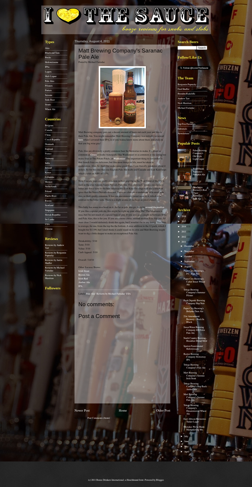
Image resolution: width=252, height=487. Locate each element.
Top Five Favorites (186, 124)
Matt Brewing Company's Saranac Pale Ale (194, 397)
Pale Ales (90, 293)
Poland (48, 191)
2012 (184, 236)
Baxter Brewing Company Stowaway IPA (195, 356)
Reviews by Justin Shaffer (53, 261)
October (188, 256)
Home (123, 410)
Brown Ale (84, 274)
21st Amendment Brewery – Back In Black (194, 319)
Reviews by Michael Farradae (110, 293)
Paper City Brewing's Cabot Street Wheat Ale (194, 281)
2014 (184, 226)
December (189, 246)
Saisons (48, 95)
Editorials (182, 128)
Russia (48, 200)
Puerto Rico (50, 195)
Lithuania (49, 177)
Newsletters (183, 133)
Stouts (48, 104)
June (186, 441)
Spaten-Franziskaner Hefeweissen (193, 347)
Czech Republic (52, 139)
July (186, 436)
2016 (184, 216)
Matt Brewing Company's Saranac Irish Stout (194, 375)
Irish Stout (83, 271)
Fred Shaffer (183, 89)
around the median (154, 207)
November (189, 251)
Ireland (48, 167)
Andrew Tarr (183, 98)
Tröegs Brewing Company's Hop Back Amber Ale (195, 386)
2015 (184, 221)
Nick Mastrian (184, 103)
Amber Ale (84, 282)
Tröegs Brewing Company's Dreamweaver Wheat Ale (195, 409)
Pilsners (49, 85)
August (187, 266)
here (80, 139)
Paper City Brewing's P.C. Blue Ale (194, 272)
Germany (49, 158)
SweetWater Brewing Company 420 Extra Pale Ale (194, 329)
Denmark (49, 144)
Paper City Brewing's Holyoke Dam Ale (194, 310)
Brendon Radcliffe (186, 93)
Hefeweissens (51, 62)
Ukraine (49, 228)
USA (128, 293)
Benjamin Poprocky (187, 84)
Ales (47, 48)
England (49, 149)
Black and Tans (52, 52)
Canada (48, 130)
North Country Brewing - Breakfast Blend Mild (195, 339)
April (187, 451)
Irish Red (83, 278)
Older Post (163, 410)
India (47, 163)
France (48, 153)
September (189, 261)
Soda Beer (50, 99)
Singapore (49, 210)
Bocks (48, 57)
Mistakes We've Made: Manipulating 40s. (194, 428)
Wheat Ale (50, 109)
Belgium (49, 125)
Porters (48, 90)
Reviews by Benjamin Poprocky (55, 254)
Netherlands (50, 186)
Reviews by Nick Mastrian (53, 276)
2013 (184, 231)
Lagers (48, 71)
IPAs (47, 66)
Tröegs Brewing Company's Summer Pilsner (194, 292)
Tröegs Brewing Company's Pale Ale (195, 366)
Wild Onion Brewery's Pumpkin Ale (199, 171)
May (186, 446)
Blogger (159, 479)
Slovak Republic (53, 214)
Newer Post (82, 410)
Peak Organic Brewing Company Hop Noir (194, 302)
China (48, 134)
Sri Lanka (49, 219)
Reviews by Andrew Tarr (54, 246)
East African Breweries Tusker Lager (195, 420)
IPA (80, 286)
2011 (184, 241)
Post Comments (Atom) (98, 418)
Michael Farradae (186, 107)
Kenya (48, 172)
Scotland (49, 205)
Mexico (48, 181)
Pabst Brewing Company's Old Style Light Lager (200, 154)
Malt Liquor (50, 76)
